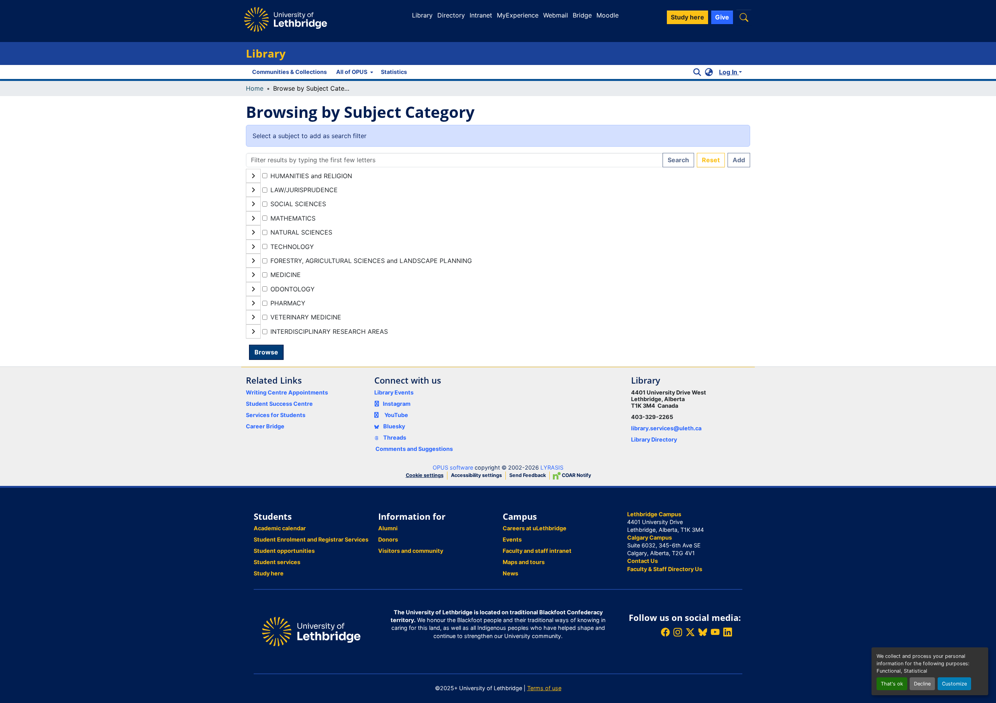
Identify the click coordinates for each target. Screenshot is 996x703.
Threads (394, 437)
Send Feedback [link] (527, 475)
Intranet (481, 15)
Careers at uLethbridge (534, 528)
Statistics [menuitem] (394, 71)
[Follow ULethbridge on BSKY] (702, 632)
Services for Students (275, 415)
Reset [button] (711, 160)
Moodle (607, 15)
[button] (744, 17)
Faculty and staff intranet (537, 550)
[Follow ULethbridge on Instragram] (678, 632)
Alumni (388, 528)
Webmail (555, 15)
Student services (277, 562)
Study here (269, 573)
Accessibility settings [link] (476, 475)
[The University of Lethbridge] (311, 631)
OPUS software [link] (453, 467)
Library (422, 15)
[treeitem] (498, 190)
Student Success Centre (279, 403)
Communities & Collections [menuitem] (289, 71)
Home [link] (254, 88)
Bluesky (393, 426)
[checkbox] (264, 175)
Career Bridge (265, 426)
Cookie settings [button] (425, 475)
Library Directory (654, 439)
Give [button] (722, 17)
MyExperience (517, 15)
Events (512, 539)
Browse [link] (266, 352)
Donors (388, 539)
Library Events (394, 392)
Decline (922, 684)
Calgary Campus (649, 537)
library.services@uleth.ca (666, 428)
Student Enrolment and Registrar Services (311, 539)
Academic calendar (280, 528)
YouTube (396, 415)
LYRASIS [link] (551, 467)
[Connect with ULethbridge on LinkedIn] (727, 632)
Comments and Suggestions (414, 448)
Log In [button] (729, 72)
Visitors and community (410, 550)
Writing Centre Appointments (287, 392)
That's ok (892, 684)
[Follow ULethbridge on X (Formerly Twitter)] (690, 632)
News (510, 573)
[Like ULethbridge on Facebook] (665, 632)
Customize (954, 684)
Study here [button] (687, 17)
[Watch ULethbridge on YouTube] (715, 632)
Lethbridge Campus (654, 514)
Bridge (582, 15)
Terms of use (544, 688)
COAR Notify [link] (576, 475)
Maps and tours (524, 562)
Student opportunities (284, 550)
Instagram (396, 403)
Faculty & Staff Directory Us (664, 569)
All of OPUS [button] (351, 71)
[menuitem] (354, 72)
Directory (451, 15)
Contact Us (642, 560)
